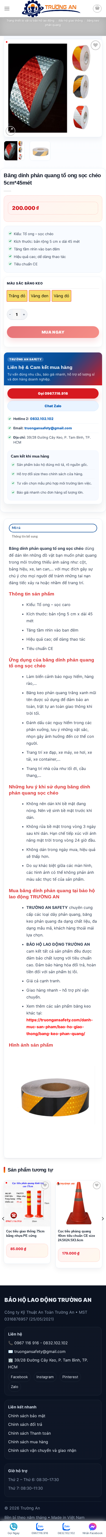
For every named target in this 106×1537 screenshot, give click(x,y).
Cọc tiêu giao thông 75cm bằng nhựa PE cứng (25, 1233)
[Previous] (15, 88)
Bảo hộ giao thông (71, 20)
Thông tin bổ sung (25, 536)
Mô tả (16, 527)
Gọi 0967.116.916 (53, 393)
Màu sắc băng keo (25, 283)
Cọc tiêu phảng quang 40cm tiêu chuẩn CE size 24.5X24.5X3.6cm (76, 1235)
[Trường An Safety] (51, 8)
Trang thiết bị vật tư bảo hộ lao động (30, 20)
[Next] (90, 88)
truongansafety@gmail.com (48, 428)
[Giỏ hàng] (97, 9)
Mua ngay (53, 332)
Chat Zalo (53, 406)
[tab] (53, 528)
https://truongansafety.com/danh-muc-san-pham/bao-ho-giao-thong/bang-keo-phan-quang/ (59, 1026)
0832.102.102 (41, 419)
